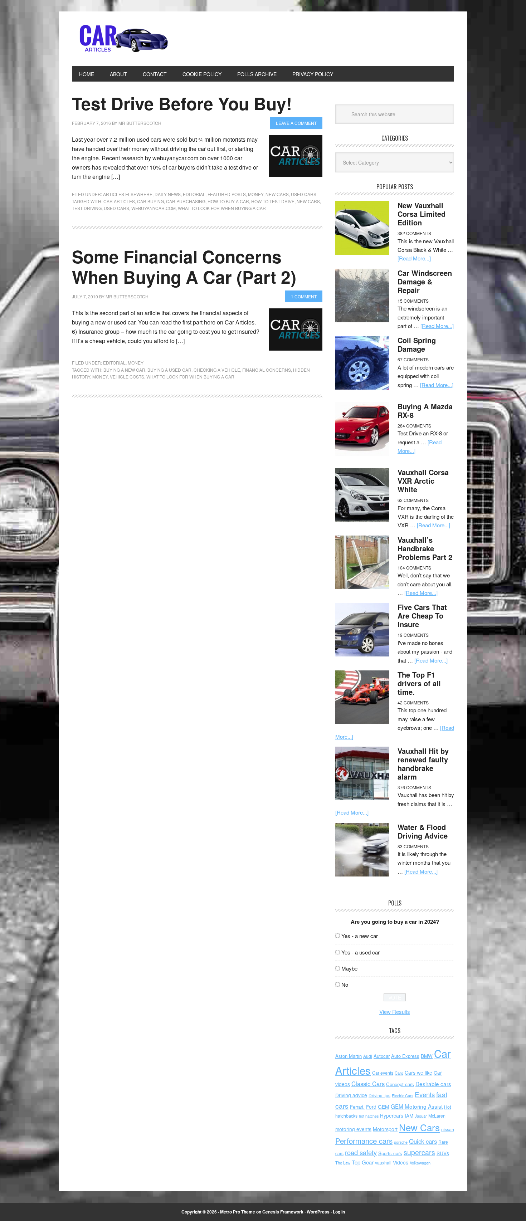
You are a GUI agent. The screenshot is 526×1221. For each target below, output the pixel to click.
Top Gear (363, 1162)
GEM (383, 1106)
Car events (382, 1073)
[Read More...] (414, 258)
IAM (409, 1115)
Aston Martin (348, 1055)
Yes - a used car (360, 952)
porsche (401, 1142)
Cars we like (418, 1072)
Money (255, 194)
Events (425, 1094)
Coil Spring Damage (417, 344)
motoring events (353, 1129)
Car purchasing (185, 201)
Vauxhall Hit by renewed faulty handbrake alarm (423, 764)
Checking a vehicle (217, 370)
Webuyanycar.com (153, 208)
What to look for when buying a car (222, 208)
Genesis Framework (282, 1211)
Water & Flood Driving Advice (423, 831)
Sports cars (390, 1153)
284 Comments (414, 426)
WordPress (318, 1211)
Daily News (168, 194)
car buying (150, 201)
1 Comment (304, 296)
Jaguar (421, 1116)
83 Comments (413, 846)
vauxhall (383, 1162)
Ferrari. (357, 1106)
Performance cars (364, 1140)
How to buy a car (228, 201)
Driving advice (351, 1095)
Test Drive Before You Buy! (182, 103)
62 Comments (413, 500)
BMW (427, 1055)
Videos (400, 1162)
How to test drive (272, 201)
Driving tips (379, 1095)
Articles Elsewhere (127, 194)
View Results (394, 1011)
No (344, 984)
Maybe (349, 968)
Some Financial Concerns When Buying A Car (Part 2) (184, 266)
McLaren (436, 1116)
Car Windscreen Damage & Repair (425, 281)
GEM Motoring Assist (417, 1106)
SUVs (443, 1153)
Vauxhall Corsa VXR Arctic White (423, 480)
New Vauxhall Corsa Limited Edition (421, 214)
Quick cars (423, 1141)
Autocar (382, 1055)
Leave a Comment (296, 123)
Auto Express (405, 1055)
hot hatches (369, 1116)
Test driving (87, 208)
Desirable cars (433, 1084)
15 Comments (413, 301)
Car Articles (120, 38)
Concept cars (400, 1084)
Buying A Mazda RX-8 (425, 410)
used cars (116, 208)
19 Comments (413, 635)
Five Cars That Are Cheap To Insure (422, 615)
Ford (371, 1106)
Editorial (194, 194)
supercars (419, 1152)
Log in (339, 1211)
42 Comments (413, 702)
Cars (399, 1073)
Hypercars (391, 1115)
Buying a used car (169, 370)
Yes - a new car (359, 935)
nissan (447, 1129)
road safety (361, 1152)
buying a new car (124, 370)
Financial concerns (266, 370)
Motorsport (385, 1129)
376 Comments (414, 787)
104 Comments (414, 568)
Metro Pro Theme (237, 1211)
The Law (342, 1163)
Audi (367, 1056)
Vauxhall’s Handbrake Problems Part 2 (425, 548)
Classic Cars (368, 1083)
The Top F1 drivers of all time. (419, 683)
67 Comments (413, 359)
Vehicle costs (127, 376)
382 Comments (414, 233)
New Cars (277, 194)
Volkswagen (420, 1163)
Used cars (303, 194)
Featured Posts (227, 194)
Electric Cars (402, 1095)
